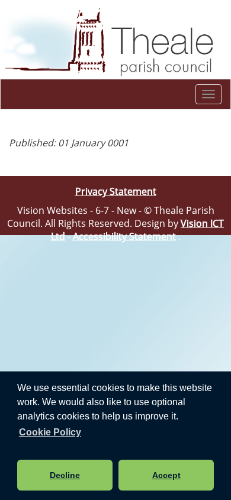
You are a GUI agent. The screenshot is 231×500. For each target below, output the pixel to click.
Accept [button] (166, 475)
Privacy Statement (115, 191)
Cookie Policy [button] (50, 432)
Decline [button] (65, 475)
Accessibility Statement (124, 236)
